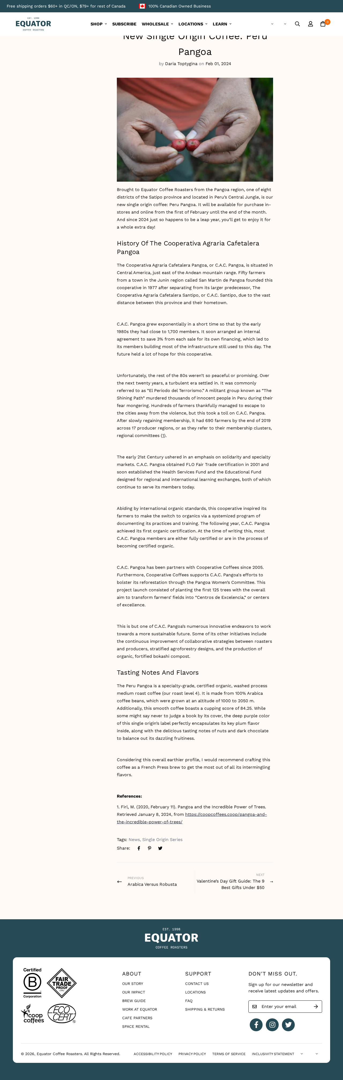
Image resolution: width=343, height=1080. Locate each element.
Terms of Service (228, 1054)
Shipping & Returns (205, 1009)
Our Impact (133, 992)
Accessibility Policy (153, 1054)
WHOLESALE (155, 24)
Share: (123, 848)
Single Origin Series (162, 839)
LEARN (220, 24)
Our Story (132, 983)
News (134, 839)
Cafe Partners (137, 1018)
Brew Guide (134, 1001)
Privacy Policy (192, 1054)
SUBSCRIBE (124, 24)
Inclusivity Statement (273, 1054)
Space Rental (136, 1026)
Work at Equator (139, 1009)
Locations (195, 992)
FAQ (188, 1001)
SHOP (97, 24)
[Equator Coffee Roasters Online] (33, 24)
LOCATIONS (190, 24)
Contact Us (197, 983)
